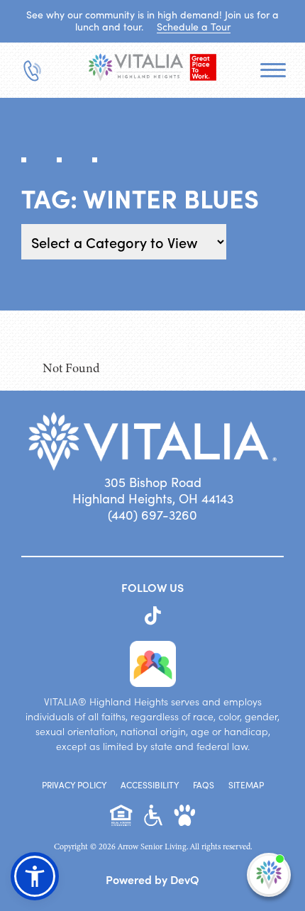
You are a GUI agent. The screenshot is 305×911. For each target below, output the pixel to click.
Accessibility (150, 784)
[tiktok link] (153, 616)
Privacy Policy (74, 784)
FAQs (203, 784)
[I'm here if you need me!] (269, 875)
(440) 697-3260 (152, 514)
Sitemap (246, 784)
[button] (34, 876)
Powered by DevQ (152, 879)
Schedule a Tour (194, 26)
